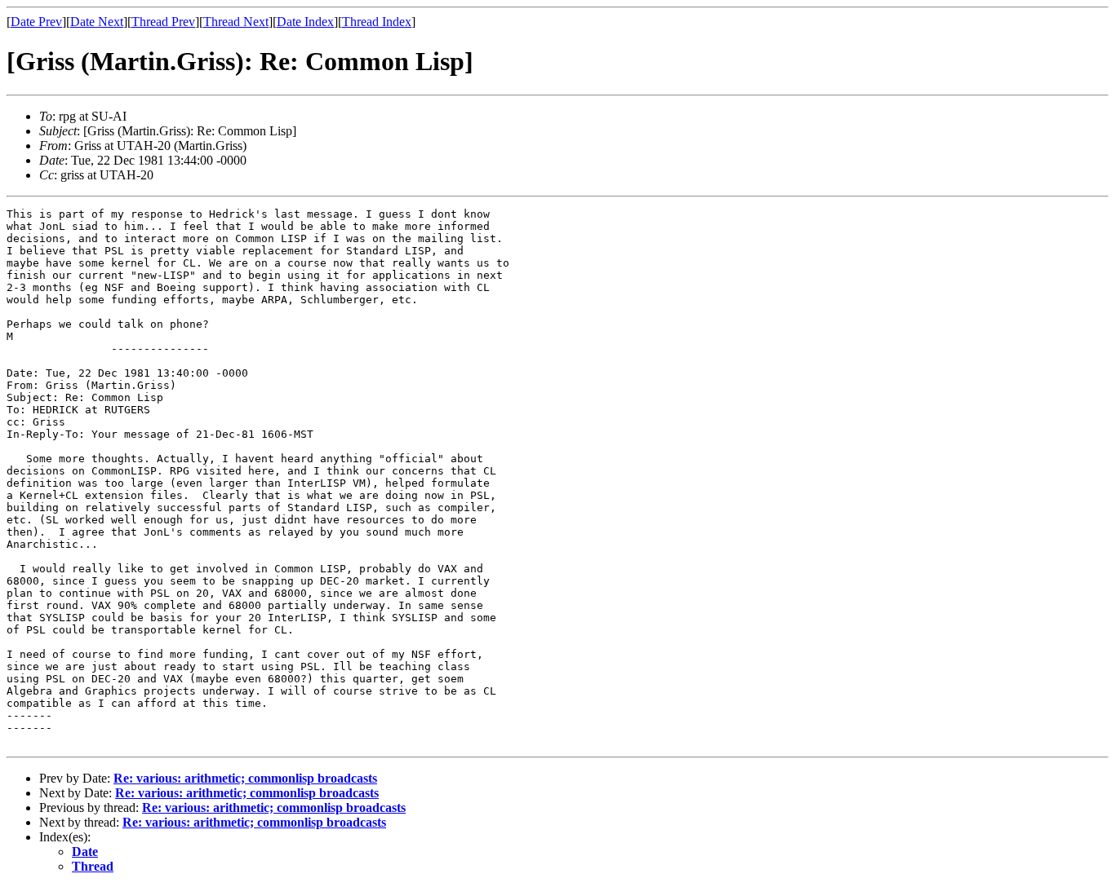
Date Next (96, 22)
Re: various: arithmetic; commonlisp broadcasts (245, 778)
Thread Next (236, 22)
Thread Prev (163, 22)
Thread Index (376, 22)
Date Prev (36, 22)
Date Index (305, 22)
